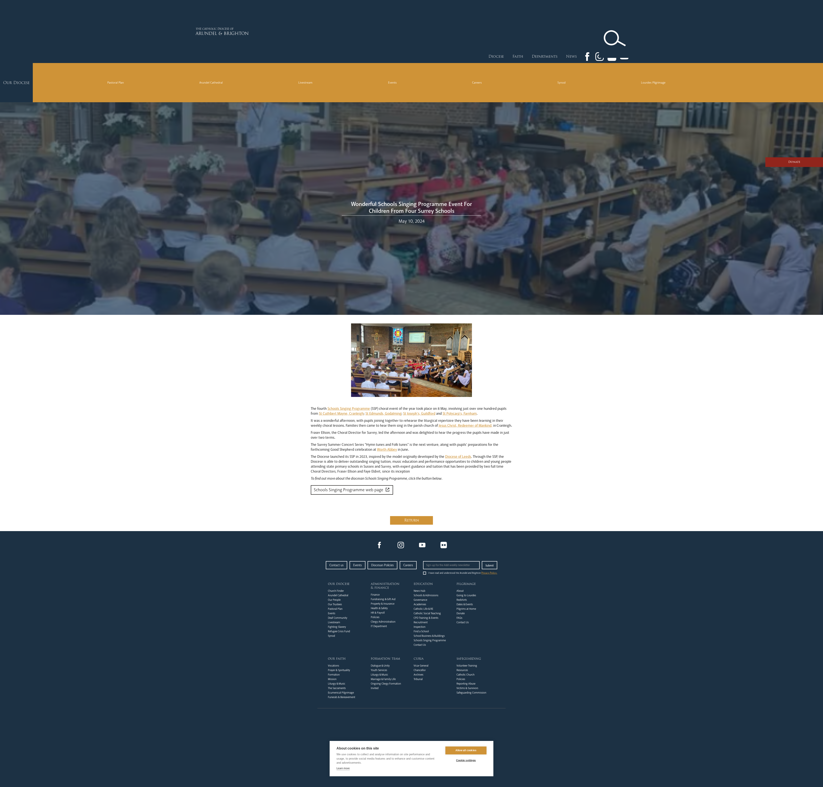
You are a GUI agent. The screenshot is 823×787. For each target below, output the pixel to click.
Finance (375, 594)
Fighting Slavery (337, 627)
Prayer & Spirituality (339, 670)
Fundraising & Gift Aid (383, 599)
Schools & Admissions (426, 595)
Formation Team (385, 658)
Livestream (305, 82)
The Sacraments (337, 688)
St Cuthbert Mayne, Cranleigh (341, 413)
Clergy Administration (383, 621)
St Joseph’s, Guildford (419, 413)
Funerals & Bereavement (341, 697)
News (571, 56)
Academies (420, 604)
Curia (419, 658)
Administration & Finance (385, 585)
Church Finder (336, 591)
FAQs (459, 618)
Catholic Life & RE (423, 609)
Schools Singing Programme (348, 408)
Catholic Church (466, 674)
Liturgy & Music (336, 683)
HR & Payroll (378, 612)
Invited (374, 688)
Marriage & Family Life (383, 679)
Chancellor (420, 670)
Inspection (419, 627)
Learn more (343, 768)
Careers (477, 82)
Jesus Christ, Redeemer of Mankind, (465, 425)
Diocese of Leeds (458, 456)
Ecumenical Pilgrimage (341, 692)
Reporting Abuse (466, 683)
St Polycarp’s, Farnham (460, 413)
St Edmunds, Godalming (383, 413)
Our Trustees (335, 604)
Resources (462, 670)
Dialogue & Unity (380, 665)
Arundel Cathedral (211, 82)
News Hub (419, 591)
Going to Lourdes (466, 595)
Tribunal (418, 679)
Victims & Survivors (467, 688)
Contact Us (420, 645)
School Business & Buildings (429, 636)
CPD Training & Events (426, 618)
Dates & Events (465, 604)
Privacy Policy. (489, 573)
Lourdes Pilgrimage (653, 82)
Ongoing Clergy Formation (386, 683)
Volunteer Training (467, 665)
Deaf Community (337, 618)
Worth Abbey (387, 449)
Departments (544, 56)
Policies (375, 617)
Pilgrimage (466, 583)
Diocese (496, 56)
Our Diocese (339, 583)
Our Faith (337, 658)
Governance (420, 600)
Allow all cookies (465, 750)
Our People (334, 600)
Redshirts (462, 600)
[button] (496, 56)
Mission (332, 679)
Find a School (421, 631)
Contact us (336, 565)
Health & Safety (379, 608)
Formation (334, 674)
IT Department (379, 626)
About (460, 591)
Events (392, 82)
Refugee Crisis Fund (339, 631)
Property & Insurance (382, 603)
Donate (461, 613)
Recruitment (421, 622)
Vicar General (421, 665)
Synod (561, 82)
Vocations (333, 665)
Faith (517, 56)
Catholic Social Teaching (427, 613)
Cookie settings (466, 760)
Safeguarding (469, 658)
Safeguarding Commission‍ (471, 692)
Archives (418, 674)
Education (423, 583)
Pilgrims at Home (466, 609)
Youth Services (379, 670)
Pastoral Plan (115, 82)
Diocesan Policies (382, 565)
